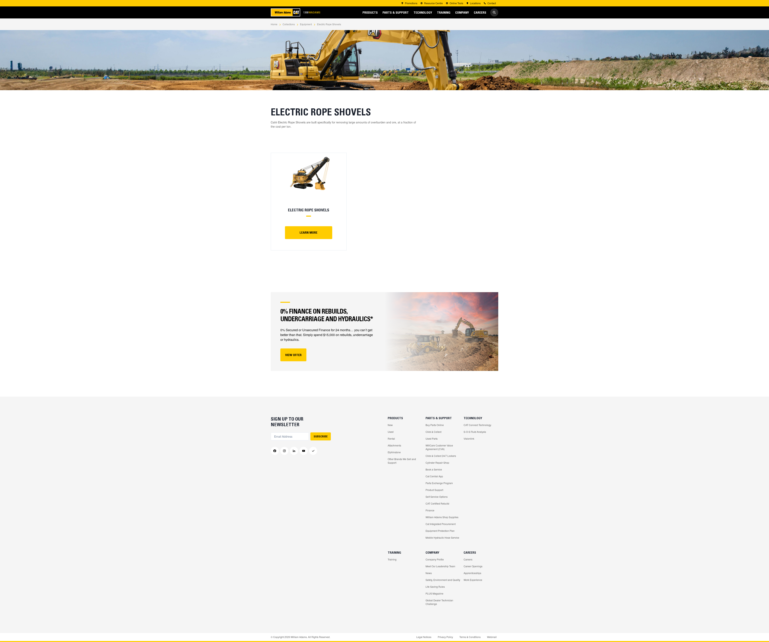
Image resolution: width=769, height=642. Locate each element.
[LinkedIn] (294, 451)
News (429, 573)
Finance (430, 510)
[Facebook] (275, 451)
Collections (289, 24)
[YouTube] (304, 451)
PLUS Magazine (434, 593)
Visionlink (469, 438)
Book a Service (434, 469)
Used (391, 431)
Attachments (394, 445)
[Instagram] (284, 451)
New (390, 425)
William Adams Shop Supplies (442, 517)
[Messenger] (313, 451)
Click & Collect (433, 431)
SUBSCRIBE (321, 436)
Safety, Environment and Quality (443, 579)
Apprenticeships (472, 573)
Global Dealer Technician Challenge (439, 602)
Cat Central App (434, 476)
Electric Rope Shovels (329, 24)
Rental (391, 438)
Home (274, 24)
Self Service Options (437, 496)
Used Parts (432, 438)
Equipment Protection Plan (440, 530)
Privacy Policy (445, 637)
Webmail (492, 637)
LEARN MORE (308, 232)
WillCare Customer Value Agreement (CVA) (439, 447)
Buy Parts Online (435, 425)
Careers (468, 559)
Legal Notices (423, 637)
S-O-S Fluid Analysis (475, 431)
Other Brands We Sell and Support (402, 460)
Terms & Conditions (470, 637)
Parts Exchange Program (439, 483)
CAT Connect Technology (477, 425)
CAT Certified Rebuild (437, 503)
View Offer (293, 355)
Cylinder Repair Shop (437, 462)
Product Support (434, 490)
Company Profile (435, 559)
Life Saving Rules (435, 586)
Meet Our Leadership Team (440, 566)
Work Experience (473, 579)
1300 (311, 12)
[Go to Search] (494, 12)
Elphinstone (394, 452)
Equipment (306, 24)
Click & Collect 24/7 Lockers (441, 455)
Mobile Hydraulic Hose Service (442, 537)
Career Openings (473, 566)
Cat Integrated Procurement (441, 524)
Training (392, 559)
